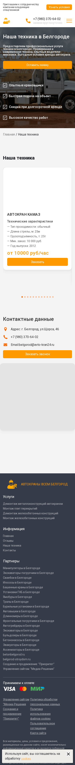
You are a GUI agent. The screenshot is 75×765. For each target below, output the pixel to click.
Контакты (9, 550)
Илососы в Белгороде (17, 582)
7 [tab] (39, 297)
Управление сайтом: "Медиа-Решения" (28, 668)
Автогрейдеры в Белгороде (21, 625)
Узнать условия (59, 7)
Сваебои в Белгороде (17, 577)
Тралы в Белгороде (16, 601)
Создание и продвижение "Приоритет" (12, 713)
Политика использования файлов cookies (40, 713)
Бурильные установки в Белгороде (26, 606)
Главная (9, 134)
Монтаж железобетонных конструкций (29, 518)
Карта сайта (38, 733)
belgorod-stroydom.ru (17, 659)
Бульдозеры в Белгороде (20, 635)
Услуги (8, 497)
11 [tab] (50, 297)
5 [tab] (33, 297)
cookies (26, 758)
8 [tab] (41, 297)
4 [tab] (30, 297)
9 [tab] (44, 297)
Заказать (37, 262)
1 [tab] (22, 297)
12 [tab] (53, 297)
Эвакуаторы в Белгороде (19, 644)
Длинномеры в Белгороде (20, 616)
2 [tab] (25, 297)
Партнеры (11, 561)
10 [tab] (47, 297)
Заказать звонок (37, 354)
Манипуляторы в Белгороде (21, 568)
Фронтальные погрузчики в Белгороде (28, 620)
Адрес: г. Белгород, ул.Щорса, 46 (35, 329)
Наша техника (12, 545)
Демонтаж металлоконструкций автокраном (33, 503)
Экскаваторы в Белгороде (20, 630)
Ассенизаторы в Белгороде (21, 649)
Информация (14, 529)
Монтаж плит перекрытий (20, 508)
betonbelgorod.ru (14, 654)
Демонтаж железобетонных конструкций (30, 513)
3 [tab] (27, 297)
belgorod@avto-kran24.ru (36, 345)
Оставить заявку (37, 65)
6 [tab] (36, 297)
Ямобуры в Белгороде (17, 596)
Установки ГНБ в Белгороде (21, 592)
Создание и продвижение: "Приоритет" (28, 664)
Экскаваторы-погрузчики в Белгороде (28, 572)
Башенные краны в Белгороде (23, 587)
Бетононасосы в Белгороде (21, 640)
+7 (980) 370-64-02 (47, 19)
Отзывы (8, 540)
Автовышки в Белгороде (19, 611)
